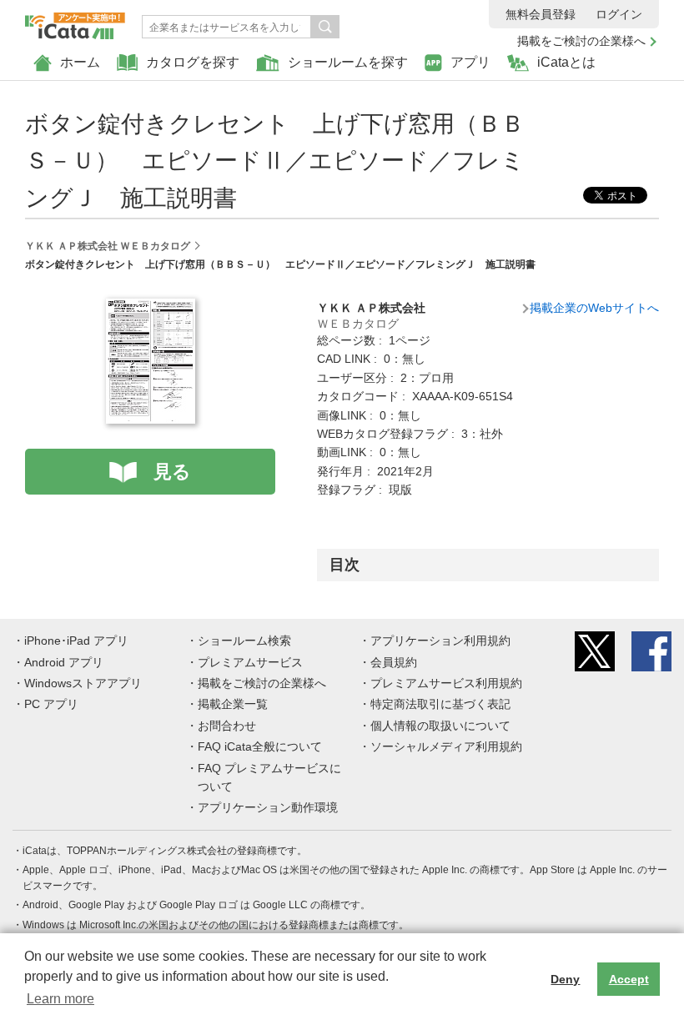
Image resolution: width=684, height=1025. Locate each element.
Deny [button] (565, 979)
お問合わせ (227, 725)
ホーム (80, 62)
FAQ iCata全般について (260, 746)
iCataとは (566, 62)
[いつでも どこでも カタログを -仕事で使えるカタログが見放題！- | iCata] (75, 21)
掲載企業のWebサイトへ (594, 307)
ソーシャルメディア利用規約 (446, 746)
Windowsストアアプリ (83, 683)
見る (172, 471)
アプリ (470, 62)
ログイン (619, 14)
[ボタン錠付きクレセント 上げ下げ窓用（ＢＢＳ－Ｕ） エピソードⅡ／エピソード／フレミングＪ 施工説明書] (150, 307)
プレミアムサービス (250, 662)
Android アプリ (63, 662)
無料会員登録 (540, 14)
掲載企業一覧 (233, 704)
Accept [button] (629, 979)
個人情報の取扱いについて (440, 725)
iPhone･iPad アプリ (76, 640)
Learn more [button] (60, 999)
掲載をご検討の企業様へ (581, 41)
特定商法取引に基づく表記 (440, 704)
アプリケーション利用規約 (440, 640)
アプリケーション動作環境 (268, 807)
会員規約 (393, 662)
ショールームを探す (348, 62)
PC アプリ (51, 704)
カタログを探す (192, 62)
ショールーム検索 (244, 640)
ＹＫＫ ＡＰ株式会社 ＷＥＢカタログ (107, 246)
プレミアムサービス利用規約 (446, 683)
